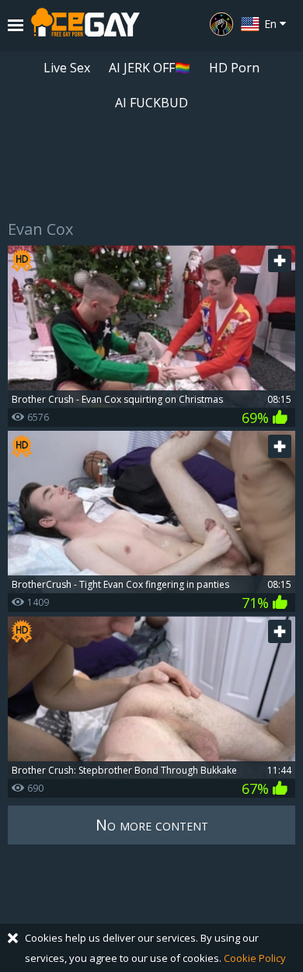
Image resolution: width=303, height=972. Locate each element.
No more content (152, 824)
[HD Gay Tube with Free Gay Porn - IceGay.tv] (85, 25)
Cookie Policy (255, 958)
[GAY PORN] (221, 24)
